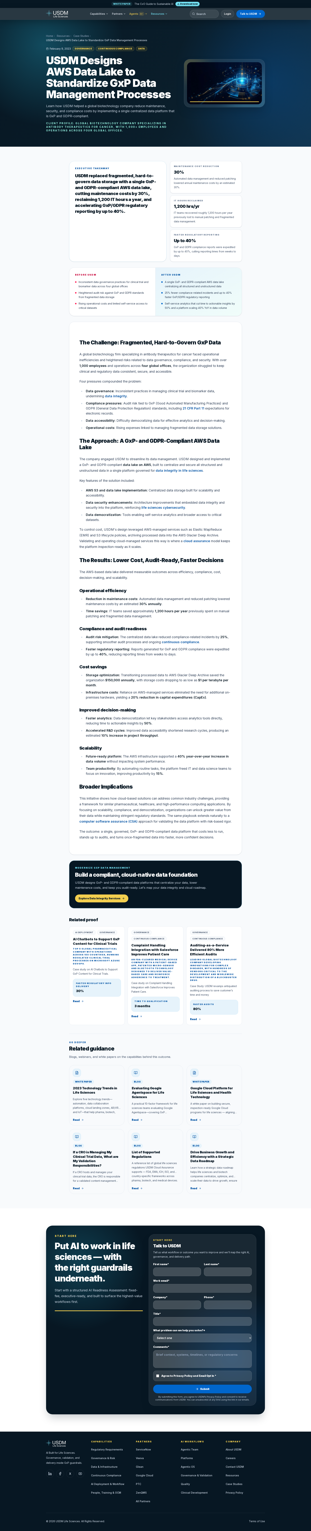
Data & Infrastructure (104, 1466)
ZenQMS (141, 1492)
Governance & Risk (103, 1458)
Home (49, 35)
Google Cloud (144, 1475)
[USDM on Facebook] (60, 1474)
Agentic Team (189, 1449)
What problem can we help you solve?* (179, 1330)
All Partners (143, 1501)
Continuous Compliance (106, 1475)
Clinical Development (194, 1492)
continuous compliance (180, 642)
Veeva (140, 1458)
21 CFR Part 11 (193, 408)
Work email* (161, 1280)
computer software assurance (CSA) (108, 821)
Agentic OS (188, 1466)
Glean (139, 1466)
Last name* (211, 1264)
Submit (204, 1388)
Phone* (209, 1297)
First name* (161, 1264)
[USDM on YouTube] (80, 1474)
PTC (138, 1484)
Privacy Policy (214, 1396)
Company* (160, 1297)
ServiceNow (143, 1449)
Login (227, 13)
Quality (185, 1484)
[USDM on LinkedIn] (50, 1474)
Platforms (187, 1458)
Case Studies (81, 35)
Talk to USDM (248, 13)
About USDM (233, 1449)
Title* (157, 1313)
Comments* (161, 1346)
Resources (157, 13)
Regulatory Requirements (107, 1449)
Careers (231, 1458)
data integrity (116, 396)
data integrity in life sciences (179, 470)
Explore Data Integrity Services (99, 898)
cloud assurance (196, 541)
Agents (136, 13)
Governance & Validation (196, 1475)
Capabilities (97, 13)
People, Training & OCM (106, 1492)
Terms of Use (257, 1521)
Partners (117, 13)
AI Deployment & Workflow (107, 1484)
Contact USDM (235, 1466)
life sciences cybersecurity (163, 507)
